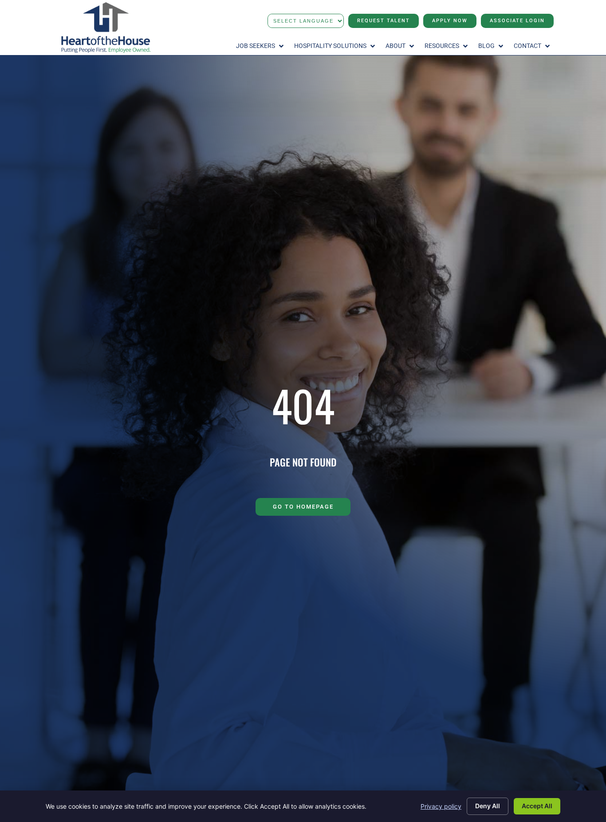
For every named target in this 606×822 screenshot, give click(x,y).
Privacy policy (441, 806)
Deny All (487, 806)
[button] (261, 46)
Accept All (537, 806)
